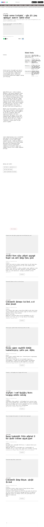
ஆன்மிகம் (30, 5)
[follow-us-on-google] (23, 39)
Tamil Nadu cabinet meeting (8, 169)
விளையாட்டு (21, 5)
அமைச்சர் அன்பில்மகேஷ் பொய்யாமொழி (10, 171)
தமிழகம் (5, 5)
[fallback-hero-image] (28, 56)
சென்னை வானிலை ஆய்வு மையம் (15, 405)
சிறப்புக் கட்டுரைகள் (40, 5)
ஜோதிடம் (25, 5)
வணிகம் (34, 5)
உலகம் (13, 5)
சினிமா (16, 5)
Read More (22, 274)
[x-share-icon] (5, 39)
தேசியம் (9, 5)
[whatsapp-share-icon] (4, 39)
